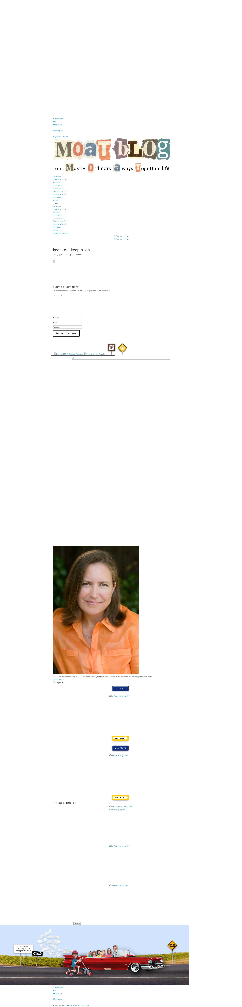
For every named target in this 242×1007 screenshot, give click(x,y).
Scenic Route (58, 188)
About (55, 200)
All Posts (56, 182)
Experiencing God (60, 191)
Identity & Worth (59, 194)
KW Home (57, 176)
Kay (56, 254)
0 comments (76, 254)
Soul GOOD (57, 185)
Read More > (58, 679)
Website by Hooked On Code (77, 1005)
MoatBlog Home (60, 179)
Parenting (57, 197)
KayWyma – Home (60, 136)
